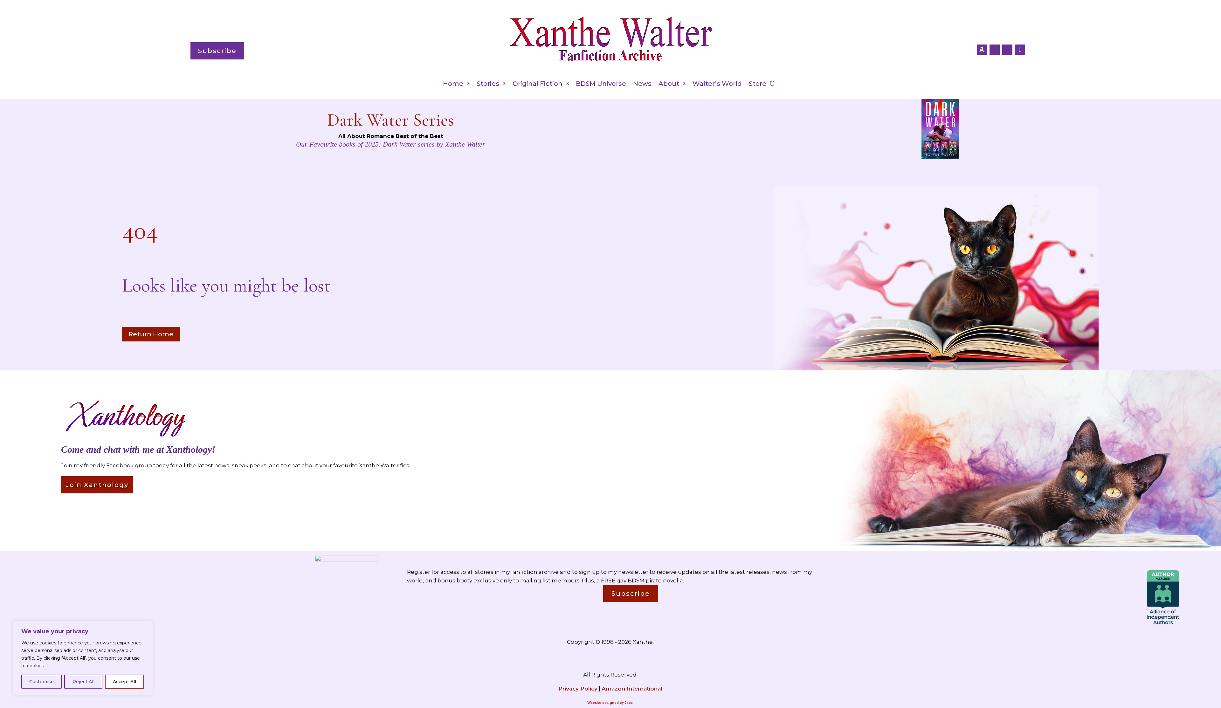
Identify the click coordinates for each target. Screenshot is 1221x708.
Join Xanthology (97, 485)
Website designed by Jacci (610, 703)
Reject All (83, 681)
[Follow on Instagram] (1007, 50)
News (642, 84)
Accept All (124, 681)
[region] (83, 658)
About (669, 84)
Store (757, 84)
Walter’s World (717, 84)
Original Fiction (537, 84)
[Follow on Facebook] (995, 50)
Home (453, 84)
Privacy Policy (577, 688)
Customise (41, 681)
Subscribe (217, 51)
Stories (488, 84)
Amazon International (632, 688)
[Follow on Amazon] (982, 50)
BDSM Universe (601, 84)
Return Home (150, 334)
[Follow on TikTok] (1020, 50)
